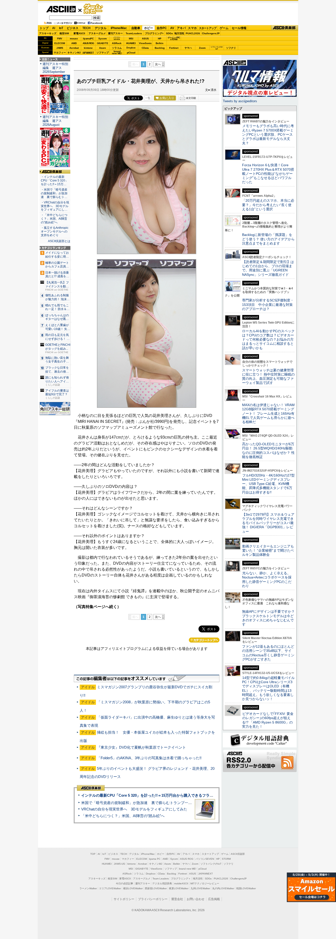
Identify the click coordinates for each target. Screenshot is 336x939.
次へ (158, 64)
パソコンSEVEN (116, 38)
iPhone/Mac (119, 28)
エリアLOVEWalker (110, 888)
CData (145, 48)
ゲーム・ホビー (93, 9)
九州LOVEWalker (200, 888)
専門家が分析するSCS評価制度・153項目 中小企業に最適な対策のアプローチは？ (268, 304)
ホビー (148, 28)
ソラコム (117, 48)
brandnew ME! (117, 52)
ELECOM (59, 43)
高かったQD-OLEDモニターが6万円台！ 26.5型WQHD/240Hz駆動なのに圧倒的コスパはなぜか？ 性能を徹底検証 (268, 450)
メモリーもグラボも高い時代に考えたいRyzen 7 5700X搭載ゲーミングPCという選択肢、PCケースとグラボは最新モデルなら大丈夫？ (268, 134)
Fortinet (173, 48)
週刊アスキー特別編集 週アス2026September (55, 68)
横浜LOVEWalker (133, 888)
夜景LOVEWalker (178, 888)
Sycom (102, 38)
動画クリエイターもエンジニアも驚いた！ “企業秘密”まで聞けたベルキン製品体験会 (268, 550)
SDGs (169, 33)
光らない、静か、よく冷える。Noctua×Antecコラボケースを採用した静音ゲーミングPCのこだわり (266, 579)
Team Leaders (161, 878)
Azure (102, 48)
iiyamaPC (88, 38)
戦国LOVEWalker (246, 888)
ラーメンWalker (88, 888)
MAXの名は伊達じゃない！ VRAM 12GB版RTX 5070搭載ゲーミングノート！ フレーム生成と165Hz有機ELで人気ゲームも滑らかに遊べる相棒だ (268, 413)
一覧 (148, 98)
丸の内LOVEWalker (223, 888)
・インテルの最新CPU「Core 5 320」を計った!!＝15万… (54, 180)
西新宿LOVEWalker (156, 888)
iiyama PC (154, 858)
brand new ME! (187, 868)
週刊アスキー (115, 33)
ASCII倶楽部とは (59, 241)
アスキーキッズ (47, 33)
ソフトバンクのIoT (217, 48)
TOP (92, 854)
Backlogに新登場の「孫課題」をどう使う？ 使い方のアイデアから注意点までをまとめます (268, 239)
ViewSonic (145, 43)
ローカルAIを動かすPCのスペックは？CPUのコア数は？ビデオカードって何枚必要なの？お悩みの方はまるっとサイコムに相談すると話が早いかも (268, 339)
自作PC (162, 28)
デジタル (101, 28)
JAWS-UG (119, 863)
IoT (61, 28)
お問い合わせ (195, 899)
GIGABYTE (102, 43)
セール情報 (239, 28)
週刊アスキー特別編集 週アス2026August (55, 121)
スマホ (192, 28)
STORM (226, 858)
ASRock (117, 43)
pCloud (131, 52)
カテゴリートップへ (204, 640)
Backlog (160, 48)
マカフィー (60, 52)
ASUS (145, 38)
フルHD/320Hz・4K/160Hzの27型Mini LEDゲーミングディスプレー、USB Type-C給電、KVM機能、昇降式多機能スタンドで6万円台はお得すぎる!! (268, 483)
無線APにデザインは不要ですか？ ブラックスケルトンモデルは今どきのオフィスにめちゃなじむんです (270, 618)
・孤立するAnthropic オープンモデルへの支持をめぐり (55, 231)
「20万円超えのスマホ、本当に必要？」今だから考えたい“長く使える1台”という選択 (268, 204)
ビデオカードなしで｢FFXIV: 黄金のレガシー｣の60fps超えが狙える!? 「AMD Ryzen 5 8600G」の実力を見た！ (267, 720)
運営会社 (177, 899)
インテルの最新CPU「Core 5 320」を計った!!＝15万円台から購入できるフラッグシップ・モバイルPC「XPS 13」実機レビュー (187, 795)
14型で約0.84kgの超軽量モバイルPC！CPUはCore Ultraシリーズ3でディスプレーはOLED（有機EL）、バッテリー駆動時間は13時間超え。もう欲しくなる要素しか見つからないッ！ (268, 688)
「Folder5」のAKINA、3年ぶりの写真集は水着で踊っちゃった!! (149, 758)
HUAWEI (131, 43)
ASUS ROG (88, 43)
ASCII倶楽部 (284, 28)
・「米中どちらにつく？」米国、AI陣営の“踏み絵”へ (54, 218)
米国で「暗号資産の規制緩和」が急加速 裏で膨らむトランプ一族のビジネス (145, 803)
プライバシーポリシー (153, 899)
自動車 (135, 28)
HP (159, 38)
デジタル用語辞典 (162, 883)
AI (53, 28)
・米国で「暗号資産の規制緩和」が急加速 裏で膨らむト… (54, 193)
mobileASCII (181, 883)
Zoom (202, 48)
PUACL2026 (193, 33)
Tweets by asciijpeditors (240, 101)
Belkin (159, 43)
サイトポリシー (124, 899)
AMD (74, 43)
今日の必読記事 (124, 883)
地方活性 (179, 33)
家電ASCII (79, 33)
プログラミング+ (154, 33)
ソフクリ (231, 48)
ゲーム (224, 28)
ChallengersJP (211, 33)
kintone (88, 48)
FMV (59, 38)
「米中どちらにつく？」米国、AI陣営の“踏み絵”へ (123, 816)
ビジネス (72, 28)
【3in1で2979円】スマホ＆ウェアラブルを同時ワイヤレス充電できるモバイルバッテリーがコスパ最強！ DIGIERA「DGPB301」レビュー (268, 522)
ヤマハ (188, 48)
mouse (74, 38)
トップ (44, 28)
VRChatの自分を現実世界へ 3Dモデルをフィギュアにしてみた (134, 809)
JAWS (59, 48)
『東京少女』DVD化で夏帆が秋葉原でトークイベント (141, 747)
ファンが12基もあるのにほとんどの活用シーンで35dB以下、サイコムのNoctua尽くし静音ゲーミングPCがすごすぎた (268, 652)
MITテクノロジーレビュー (204, 883)
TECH (86, 28)
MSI (131, 38)
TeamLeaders (134, 33)
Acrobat (74, 48)
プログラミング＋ (181, 878)
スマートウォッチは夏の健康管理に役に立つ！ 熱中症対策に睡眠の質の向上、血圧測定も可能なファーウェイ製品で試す (268, 376)
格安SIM (64, 33)
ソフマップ (102, 52)
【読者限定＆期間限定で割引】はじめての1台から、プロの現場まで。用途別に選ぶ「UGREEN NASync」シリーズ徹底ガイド (268, 268)
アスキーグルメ (97, 33)
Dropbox (131, 48)
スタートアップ (207, 28)
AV (172, 28)
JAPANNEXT (88, 52)
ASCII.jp (61, 9)
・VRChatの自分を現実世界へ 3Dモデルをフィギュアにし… (55, 206)
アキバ (181, 28)
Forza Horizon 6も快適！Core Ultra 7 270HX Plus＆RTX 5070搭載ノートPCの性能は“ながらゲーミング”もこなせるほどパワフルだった (268, 173)
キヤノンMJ (74, 52)
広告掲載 (214, 899)
